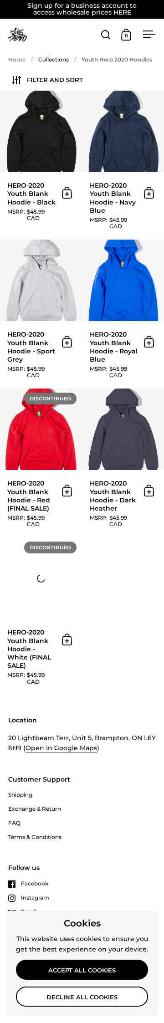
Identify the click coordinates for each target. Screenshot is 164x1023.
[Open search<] (106, 34)
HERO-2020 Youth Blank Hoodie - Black (41, 165)
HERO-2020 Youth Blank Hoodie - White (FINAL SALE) (41, 615)
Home (17, 59)
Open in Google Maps (61, 748)
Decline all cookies (82, 997)
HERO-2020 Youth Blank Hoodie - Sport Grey (41, 314)
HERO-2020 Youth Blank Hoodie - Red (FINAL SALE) (41, 463)
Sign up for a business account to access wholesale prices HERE (82, 9)
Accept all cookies (82, 970)
